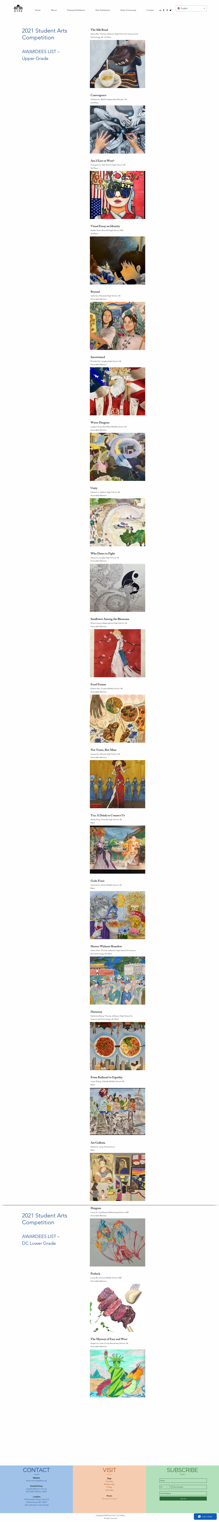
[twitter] (170, 10)
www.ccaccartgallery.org (36, 1480)
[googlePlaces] (164, 10)
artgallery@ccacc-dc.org (36, 1489)
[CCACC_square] (160, 10)
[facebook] (167, 10)
